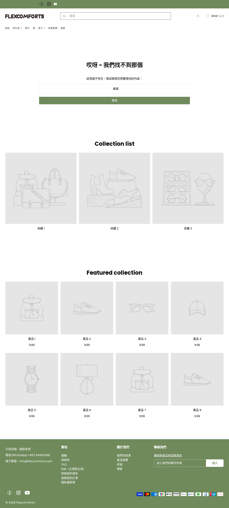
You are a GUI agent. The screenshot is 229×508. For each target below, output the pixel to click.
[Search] (64, 16)
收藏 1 (41, 228)
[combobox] (115, 16)
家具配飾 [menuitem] (52, 28)
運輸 (64, 455)
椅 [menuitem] (34, 28)
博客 (119, 469)
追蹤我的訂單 (69, 478)
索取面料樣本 (69, 473)
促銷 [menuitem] (63, 28)
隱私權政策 (68, 482)
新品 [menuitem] (7, 28)
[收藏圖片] (40, 188)
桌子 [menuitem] (40, 28)
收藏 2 (114, 228)
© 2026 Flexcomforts (19, 502)
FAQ (64, 464)
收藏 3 (188, 228)
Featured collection (114, 273)
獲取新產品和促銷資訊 (168, 455)
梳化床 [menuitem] (16, 28)
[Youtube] (55, 4)
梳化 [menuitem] (27, 28)
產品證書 (122, 460)
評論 (119, 464)
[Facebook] (41, 5)
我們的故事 (124, 455)
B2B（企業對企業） (73, 469)
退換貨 (65, 460)
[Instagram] (48, 5)
